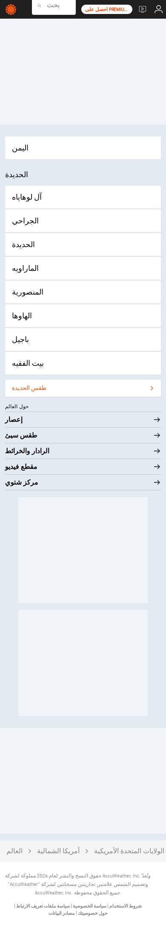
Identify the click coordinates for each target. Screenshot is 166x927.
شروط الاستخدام (125, 906)
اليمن (20, 148)
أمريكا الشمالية (58, 851)
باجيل (20, 339)
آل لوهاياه (27, 197)
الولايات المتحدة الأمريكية (129, 851)
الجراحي (25, 221)
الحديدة (23, 244)
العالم (14, 851)
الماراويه (25, 268)
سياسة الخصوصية (89, 906)
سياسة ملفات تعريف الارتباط (42, 906)
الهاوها (22, 316)
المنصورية (27, 292)
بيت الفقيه (28, 363)
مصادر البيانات (62, 913)
